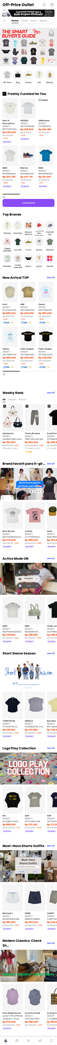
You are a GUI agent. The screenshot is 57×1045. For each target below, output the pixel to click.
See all (50, 277)
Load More (28, 203)
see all (50, 392)
